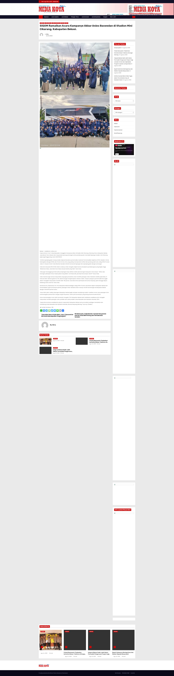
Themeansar (65, 673)
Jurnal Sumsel (85, 17)
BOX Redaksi (118, 673)
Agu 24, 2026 (56, 340)
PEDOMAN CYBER (125, 673)
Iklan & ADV (113, 17)
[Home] (41, 17)
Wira (47, 34)
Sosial (66, 23)
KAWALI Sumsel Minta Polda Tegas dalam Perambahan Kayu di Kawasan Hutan (123, 78)
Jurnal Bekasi (65, 17)
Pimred (62, 340)
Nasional (46, 17)
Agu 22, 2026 (117, 656)
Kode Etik (133, 673)
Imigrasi (105, 17)
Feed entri (117, 126)
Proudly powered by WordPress (46, 673)
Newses (58, 673)
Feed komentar (118, 130)
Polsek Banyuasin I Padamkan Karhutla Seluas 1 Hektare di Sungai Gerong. (98, 342)
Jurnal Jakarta (55, 17)
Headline (42, 23)
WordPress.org (118, 133)
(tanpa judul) (117, 48)
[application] (124, 149)
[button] (131, 17)
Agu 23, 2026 (56, 353)
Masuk (116, 123)
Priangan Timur (75, 17)
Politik (62, 23)
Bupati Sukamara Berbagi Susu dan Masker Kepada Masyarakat (122, 653)
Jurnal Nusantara (96, 17)
